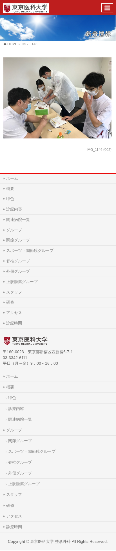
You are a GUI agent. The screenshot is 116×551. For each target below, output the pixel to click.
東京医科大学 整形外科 (50, 541)
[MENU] (107, 7)
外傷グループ (18, 271)
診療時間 (14, 323)
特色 (10, 198)
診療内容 (14, 209)
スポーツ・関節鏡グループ (29, 250)
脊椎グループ (18, 261)
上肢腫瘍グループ (22, 281)
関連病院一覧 (18, 219)
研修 (10, 302)
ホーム (12, 178)
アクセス (14, 312)
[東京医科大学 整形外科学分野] (26, 7)
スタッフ (14, 292)
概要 (10, 188)
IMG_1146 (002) (99, 150)
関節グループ (18, 240)
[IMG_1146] (57, 97)
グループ (14, 230)
